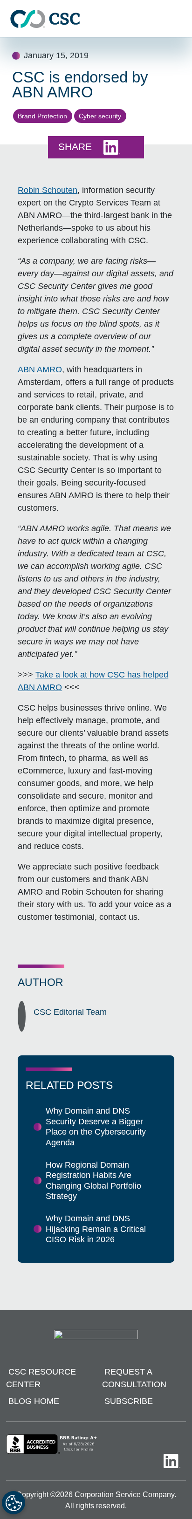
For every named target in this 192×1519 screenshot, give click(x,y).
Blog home (33, 1401)
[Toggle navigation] (180, 19)
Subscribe (128, 1401)
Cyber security (100, 116)
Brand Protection (42, 116)
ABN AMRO (40, 369)
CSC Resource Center (41, 1378)
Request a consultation (134, 1378)
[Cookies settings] (13, 1502)
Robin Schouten (47, 190)
